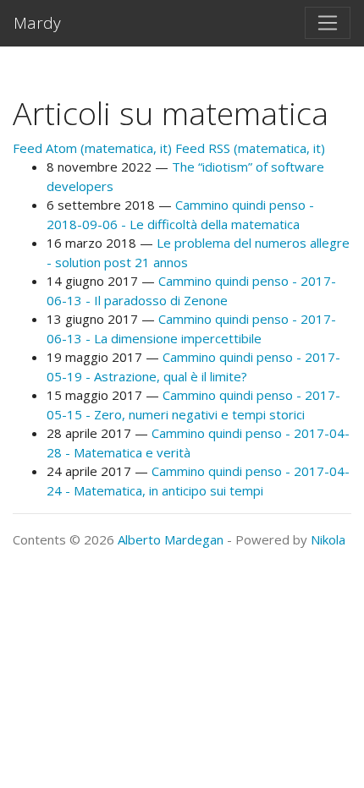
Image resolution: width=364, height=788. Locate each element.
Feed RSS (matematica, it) (250, 148)
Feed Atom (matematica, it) (92, 148)
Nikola (328, 539)
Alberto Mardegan (170, 539)
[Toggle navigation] (327, 23)
